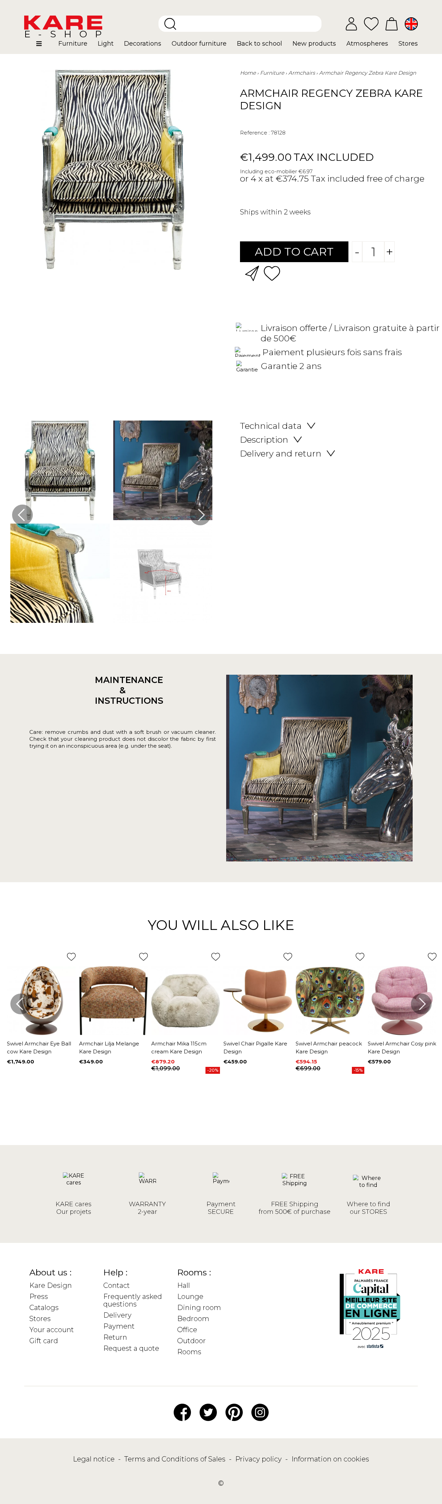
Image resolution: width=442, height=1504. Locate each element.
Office (187, 1330)
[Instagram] (260, 1412)
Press (38, 1296)
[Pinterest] (234, 1412)
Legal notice (94, 1459)
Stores (40, 1318)
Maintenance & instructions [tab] (122, 690)
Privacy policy (259, 1459)
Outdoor (191, 1341)
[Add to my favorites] (272, 272)
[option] (111, 523)
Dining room (199, 1307)
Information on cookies (330, 1459)
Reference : (255, 132)
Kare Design (50, 1285)
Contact (116, 1285)
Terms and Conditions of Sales (175, 1459)
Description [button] (264, 439)
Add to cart (294, 251)
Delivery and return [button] (280, 453)
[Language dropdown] (411, 23)
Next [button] (200, 515)
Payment (119, 1326)
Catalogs (44, 1307)
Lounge (190, 1296)
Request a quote (131, 1348)
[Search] (170, 24)
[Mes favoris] (371, 23)
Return (115, 1337)
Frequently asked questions (132, 1300)
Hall (183, 1285)
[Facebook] (182, 1412)
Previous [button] (22, 515)
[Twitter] (208, 1412)
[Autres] (44, 46)
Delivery (117, 1315)
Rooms (189, 1352)
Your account (51, 1330)
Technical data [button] (271, 426)
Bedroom (193, 1318)
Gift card (43, 1341)
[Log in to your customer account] (351, 23)
